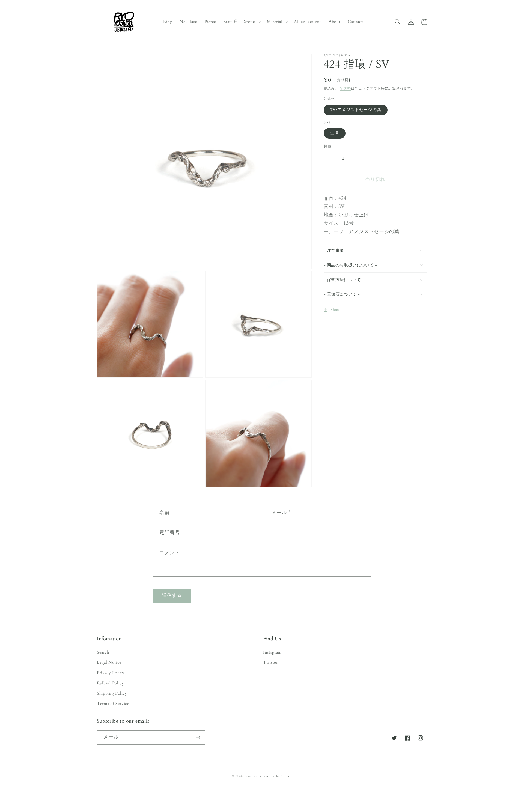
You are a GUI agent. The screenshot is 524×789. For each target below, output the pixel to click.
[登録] (198, 737)
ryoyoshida (253, 776)
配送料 (345, 88)
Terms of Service (113, 704)
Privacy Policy (110, 673)
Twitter (270, 662)
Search (103, 652)
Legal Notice (109, 662)
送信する (172, 596)
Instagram (272, 652)
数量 (328, 146)
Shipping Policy (112, 693)
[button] (251, 22)
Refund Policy (110, 683)
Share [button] (336, 309)
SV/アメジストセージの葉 (355, 109)
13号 (334, 133)
